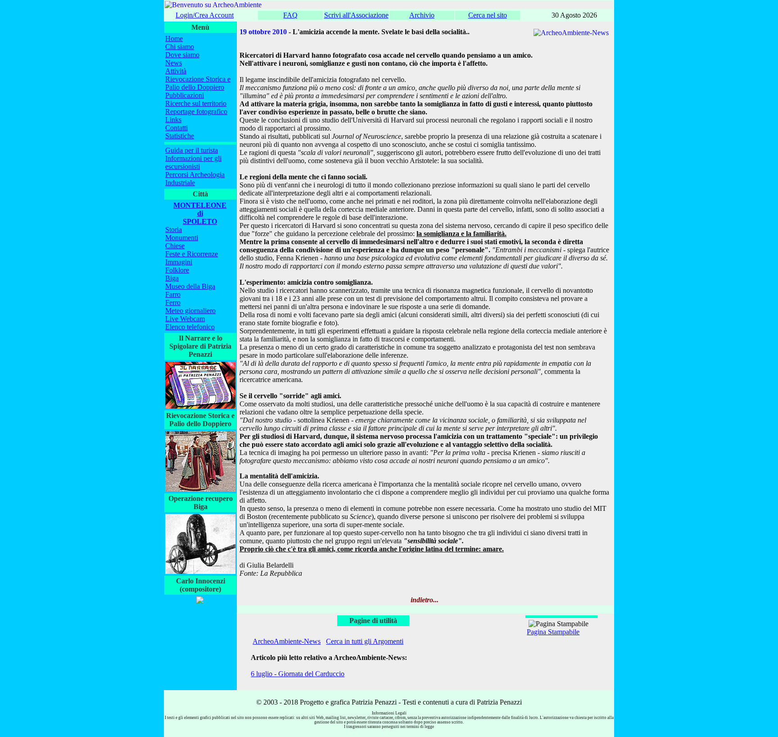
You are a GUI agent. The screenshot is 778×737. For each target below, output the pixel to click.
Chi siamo (179, 46)
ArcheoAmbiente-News (287, 641)
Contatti (176, 128)
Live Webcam (185, 319)
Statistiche (179, 136)
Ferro (173, 302)
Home (174, 38)
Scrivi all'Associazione (356, 15)
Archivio (421, 15)
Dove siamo (182, 55)
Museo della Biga (190, 286)
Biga (172, 278)
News (173, 63)
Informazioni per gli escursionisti (193, 162)
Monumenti (181, 237)
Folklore (177, 270)
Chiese (175, 246)
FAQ (290, 15)
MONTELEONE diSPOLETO (199, 213)
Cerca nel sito (487, 15)
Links (173, 119)
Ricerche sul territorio (195, 103)
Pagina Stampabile (553, 632)
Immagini (178, 262)
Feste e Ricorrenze (191, 254)
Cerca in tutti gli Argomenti (364, 641)
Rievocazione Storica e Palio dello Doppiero (198, 83)
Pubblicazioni (184, 95)
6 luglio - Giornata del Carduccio (297, 674)
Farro (173, 294)
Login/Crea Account (205, 15)
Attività (175, 71)
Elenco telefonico (190, 327)
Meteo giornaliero (190, 310)
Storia (173, 229)
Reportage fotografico (196, 111)
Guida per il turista (191, 150)
